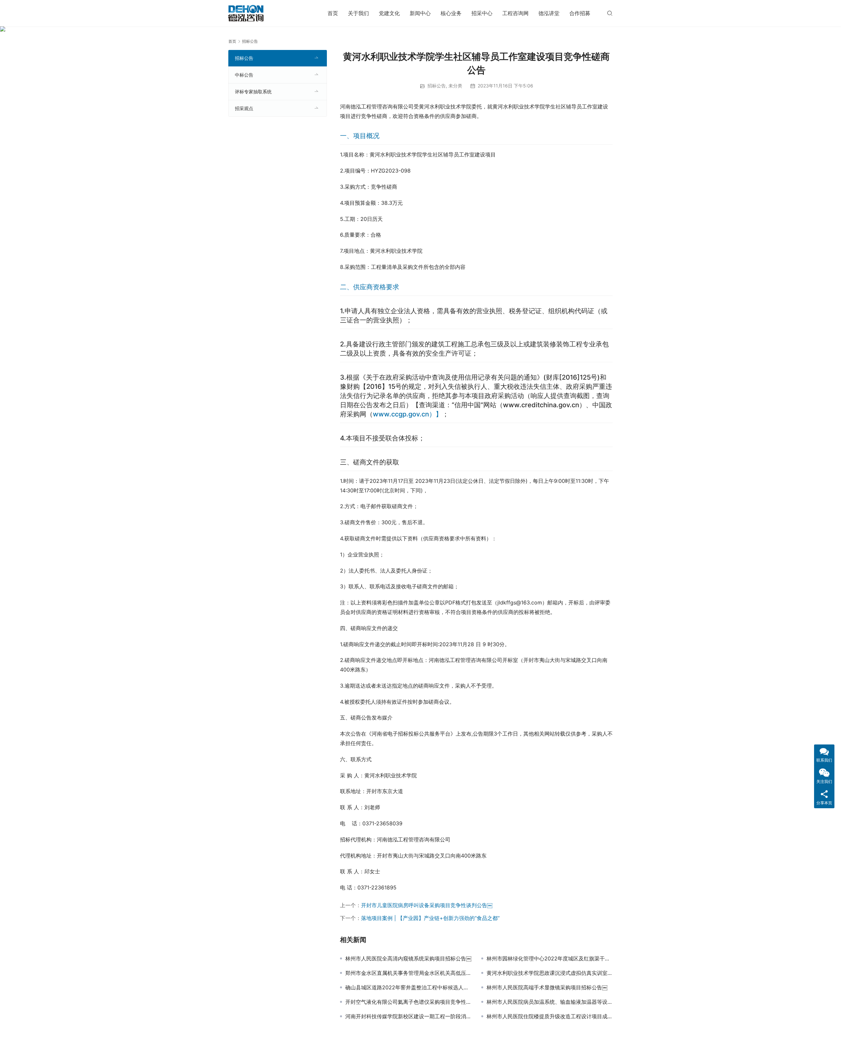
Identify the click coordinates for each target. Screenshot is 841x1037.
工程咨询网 (515, 13)
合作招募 (579, 13)
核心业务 (451, 13)
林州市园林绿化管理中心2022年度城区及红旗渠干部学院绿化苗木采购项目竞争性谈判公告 (550, 958)
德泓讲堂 (548, 13)
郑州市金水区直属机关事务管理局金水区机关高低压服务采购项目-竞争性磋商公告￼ (408, 973)
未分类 (455, 85)
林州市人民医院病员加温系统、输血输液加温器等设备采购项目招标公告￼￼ (550, 1002)
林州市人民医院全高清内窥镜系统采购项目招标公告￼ (408, 958)
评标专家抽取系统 (253, 91)
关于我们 (358, 13)
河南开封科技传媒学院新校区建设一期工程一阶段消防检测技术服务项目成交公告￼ (408, 1016)
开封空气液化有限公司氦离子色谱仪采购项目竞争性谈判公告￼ (408, 1002)
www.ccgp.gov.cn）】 (407, 414)
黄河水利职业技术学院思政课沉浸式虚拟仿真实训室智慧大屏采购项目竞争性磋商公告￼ (550, 973)
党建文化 (389, 13)
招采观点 (244, 108)
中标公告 (244, 75)
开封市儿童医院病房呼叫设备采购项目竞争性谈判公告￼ (426, 905)
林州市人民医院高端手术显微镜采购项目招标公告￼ (547, 987)
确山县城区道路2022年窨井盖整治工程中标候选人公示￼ (408, 987)
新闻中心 (420, 13)
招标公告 (436, 85)
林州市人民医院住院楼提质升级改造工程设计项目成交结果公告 (550, 1016)
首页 (333, 13)
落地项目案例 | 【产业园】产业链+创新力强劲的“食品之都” (430, 918)
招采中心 (481, 13)
